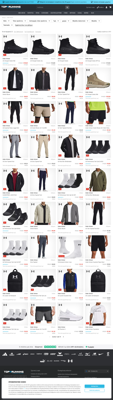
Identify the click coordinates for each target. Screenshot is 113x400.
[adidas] (4, 354)
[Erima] (59, 354)
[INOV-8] (73, 354)
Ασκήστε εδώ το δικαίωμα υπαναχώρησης (67, 374)
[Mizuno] (87, 354)
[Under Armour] (70, 361)
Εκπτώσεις (38, 31)
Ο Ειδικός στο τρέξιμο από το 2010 (39, 374)
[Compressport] (53, 354)
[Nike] (101, 354)
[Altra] (18, 354)
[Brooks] (32, 354)
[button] (64, 7)
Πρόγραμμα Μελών (35, 376)
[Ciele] (46, 354)
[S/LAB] (49, 361)
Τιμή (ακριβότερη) (29, 31)
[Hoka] (66, 354)
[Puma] (42, 361)
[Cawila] (39, 354)
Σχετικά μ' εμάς (90, 7)
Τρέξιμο (4, 17)
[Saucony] (63, 361)
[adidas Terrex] (11, 354)
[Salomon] (56, 361)
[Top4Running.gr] (16, 372)
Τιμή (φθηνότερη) (18, 31)
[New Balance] (94, 354)
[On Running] (108, 354)
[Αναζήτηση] (67, 7)
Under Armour (10, 17)
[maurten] (80, 354)
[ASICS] (25, 354)
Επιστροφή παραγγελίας (63, 376)
